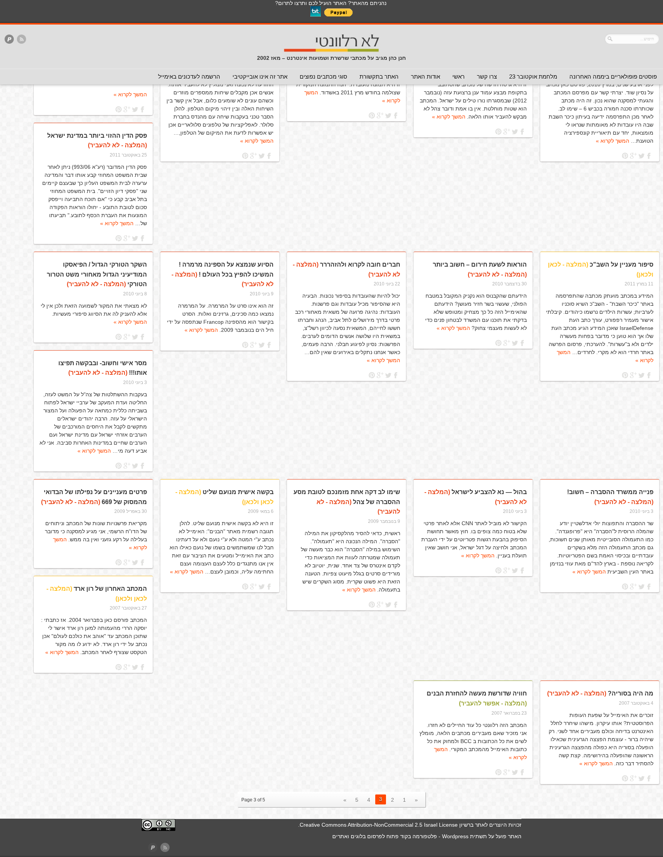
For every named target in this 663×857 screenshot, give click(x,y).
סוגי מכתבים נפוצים (323, 76)
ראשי (458, 76)
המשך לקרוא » (612, 141)
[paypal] (9, 40)
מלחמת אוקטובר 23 (533, 76)
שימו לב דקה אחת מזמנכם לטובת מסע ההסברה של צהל (347, 502)
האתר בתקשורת (379, 76)
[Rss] (21, 40)
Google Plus (633, 156)
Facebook (649, 156)
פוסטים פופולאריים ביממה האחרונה (613, 76)
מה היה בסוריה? (600, 693)
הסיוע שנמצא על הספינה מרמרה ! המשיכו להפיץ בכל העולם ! (223, 274)
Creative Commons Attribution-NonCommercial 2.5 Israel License (379, 825)
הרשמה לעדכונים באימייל (189, 76)
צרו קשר (487, 76)
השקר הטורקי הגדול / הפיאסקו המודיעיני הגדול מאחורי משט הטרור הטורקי (97, 274)
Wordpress (455, 836)
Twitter (641, 156)
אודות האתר (425, 76)
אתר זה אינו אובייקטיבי (260, 76)
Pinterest (625, 156)
